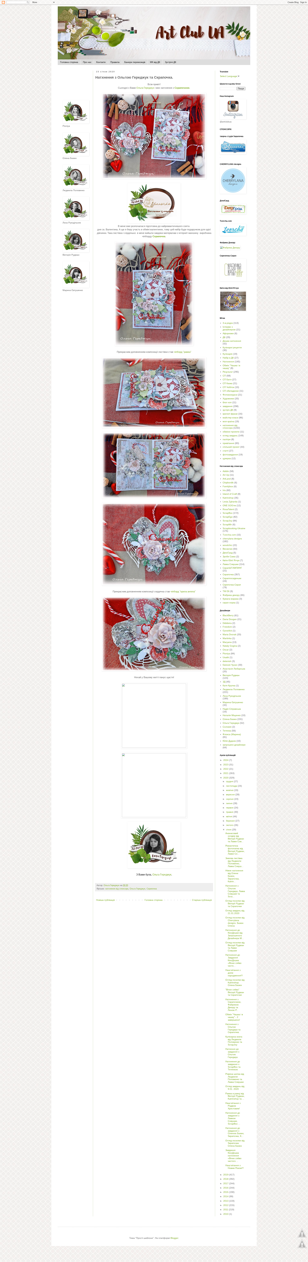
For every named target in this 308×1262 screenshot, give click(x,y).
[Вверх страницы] (302, 1237)
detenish (227, 661)
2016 (226, 1187)
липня (229, 803)
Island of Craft (230, 494)
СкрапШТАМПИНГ (232, 568)
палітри (227, 439)
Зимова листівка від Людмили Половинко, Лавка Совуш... (234, 862)
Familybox (228, 486)
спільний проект (231, 447)
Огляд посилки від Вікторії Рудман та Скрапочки (234, 903)
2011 (226, 1209)
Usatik (226, 657)
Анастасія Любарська (234, 668)
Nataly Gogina (230, 646)
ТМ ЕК (226, 591)
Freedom (227, 626)
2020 (226, 777)
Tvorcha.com (229, 534)
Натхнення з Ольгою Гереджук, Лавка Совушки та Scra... (235, 891)
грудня (230, 781)
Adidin (226, 471)
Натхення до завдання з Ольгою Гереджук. (232, 1053)
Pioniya (226, 653)
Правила (115, 62)
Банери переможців (134, 62)
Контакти (101, 62)
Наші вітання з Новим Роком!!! (234, 1166)
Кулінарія (227, 354)
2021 (226, 773)
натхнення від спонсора (116, 889)
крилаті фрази (230, 413)
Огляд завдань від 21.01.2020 (234, 912)
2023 (226, 764)
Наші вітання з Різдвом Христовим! (232, 1106)
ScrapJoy (227, 520)
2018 (226, 1179)
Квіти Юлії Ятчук (231, 560)
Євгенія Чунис (230, 665)
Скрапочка (152, 889)
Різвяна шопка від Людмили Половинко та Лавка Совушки (234, 1078)
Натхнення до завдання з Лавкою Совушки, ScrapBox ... (232, 1118)
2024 (226, 760)
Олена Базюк (230, 719)
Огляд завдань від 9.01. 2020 (234, 1087)
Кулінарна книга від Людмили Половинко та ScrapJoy (233, 1040)
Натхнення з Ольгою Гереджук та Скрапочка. (232, 1028)
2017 (226, 1183)
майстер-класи (230, 417)
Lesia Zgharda (230, 501)
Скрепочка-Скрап (232, 584)
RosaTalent (228, 509)
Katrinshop (228, 497)
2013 (226, 1201)
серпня (230, 799)
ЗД (224, 681)
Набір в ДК (228, 357)
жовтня (230, 790)
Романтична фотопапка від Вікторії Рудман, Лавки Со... (235, 849)
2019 (226, 1174)
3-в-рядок (228, 323)
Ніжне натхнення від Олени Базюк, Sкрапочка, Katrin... (234, 876)
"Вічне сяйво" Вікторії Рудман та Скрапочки (234, 992)
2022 (226, 769)
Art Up (226, 475)
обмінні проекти (231, 431)
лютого (230, 825)
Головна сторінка (69, 62)
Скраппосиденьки (232, 578)
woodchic (227, 545)
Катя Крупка (229, 685)
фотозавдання (230, 454)
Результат (228, 372)
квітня (229, 816)
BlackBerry (228, 615)
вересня (230, 794)
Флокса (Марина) (232, 734)
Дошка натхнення (232, 341)
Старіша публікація (202, 900)
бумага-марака (231, 598)
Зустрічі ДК (170, 62)
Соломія (227, 727)
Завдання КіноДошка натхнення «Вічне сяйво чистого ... (233, 1155)
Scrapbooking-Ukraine (234, 528)
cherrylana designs (232, 538)
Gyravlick (227, 630)
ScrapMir (227, 524)
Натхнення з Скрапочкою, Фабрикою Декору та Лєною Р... (233, 1004)
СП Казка (227, 383)
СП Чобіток (228, 387)
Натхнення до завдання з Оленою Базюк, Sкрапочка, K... (234, 1132)
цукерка (227, 458)
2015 (226, 1192)
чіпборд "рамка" (182, 352)
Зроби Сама (229, 556)
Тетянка (227, 730)
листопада (232, 786)
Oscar (226, 649)
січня (229, 829)
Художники (228, 398)
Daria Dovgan (230, 619)
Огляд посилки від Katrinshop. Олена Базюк (234, 983)
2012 (226, 1205)
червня (230, 807)
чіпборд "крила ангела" (183, 591)
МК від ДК (155, 62)
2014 (226, 1196)
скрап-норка (229, 602)
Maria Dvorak (229, 634)
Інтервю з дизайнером (229, 328)
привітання (228, 443)
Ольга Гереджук (145, 87)
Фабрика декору (231, 595)
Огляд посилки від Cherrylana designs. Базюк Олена (234, 921)
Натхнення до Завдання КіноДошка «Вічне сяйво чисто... (233, 960)
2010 (226, 1214)
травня (230, 812)
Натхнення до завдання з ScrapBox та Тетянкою (232, 1065)
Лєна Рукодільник (232, 696)
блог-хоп (227, 402)
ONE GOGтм (229, 505)
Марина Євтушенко (233, 702)
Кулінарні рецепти (232, 347)
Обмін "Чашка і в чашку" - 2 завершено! (234, 1017)
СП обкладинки (231, 391)
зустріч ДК (228, 410)
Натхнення (228, 361)
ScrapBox (227, 513)
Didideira (227, 623)
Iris (224, 490)
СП (224, 375)
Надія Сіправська (232, 709)
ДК (224, 337)
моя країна (228, 421)
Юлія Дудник (229, 741)
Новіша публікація (105, 900)
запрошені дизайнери (234, 744)
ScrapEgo (228, 517)
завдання (227, 406)
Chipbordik (228, 482)
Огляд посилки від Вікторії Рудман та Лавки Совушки (234, 946)
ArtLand (227, 478)
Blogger (174, 1238)
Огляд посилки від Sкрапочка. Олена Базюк (234, 1143)
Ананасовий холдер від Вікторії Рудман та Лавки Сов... (234, 837)
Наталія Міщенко (232, 715)
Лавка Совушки (231, 564)
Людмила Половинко (234, 689)
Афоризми (228, 333)
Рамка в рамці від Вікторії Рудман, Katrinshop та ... (235, 1096)
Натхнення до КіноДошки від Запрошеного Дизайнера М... (234, 934)
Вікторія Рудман (231, 675)
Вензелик (227, 549)
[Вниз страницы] (302, 1247)
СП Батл (227, 379)
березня (230, 820)
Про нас (87, 62)
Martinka (227, 638)
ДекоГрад (228, 552)
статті (225, 450)
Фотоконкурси (230, 394)
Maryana (227, 642)
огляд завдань (230, 435)
